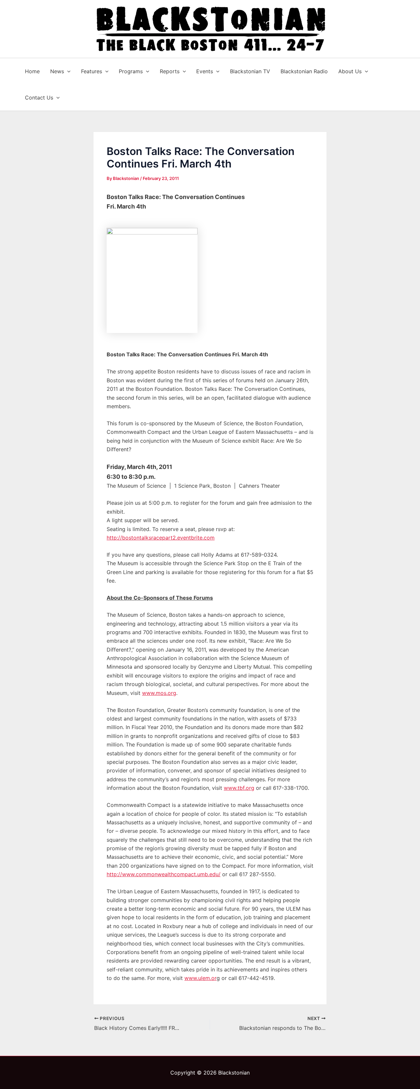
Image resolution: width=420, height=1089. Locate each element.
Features (91, 71)
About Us (350, 71)
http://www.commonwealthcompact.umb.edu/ (163, 874)
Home (32, 71)
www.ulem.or (200, 978)
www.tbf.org (239, 788)
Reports (169, 71)
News (57, 71)
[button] (67, 71)
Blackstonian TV (250, 71)
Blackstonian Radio (304, 71)
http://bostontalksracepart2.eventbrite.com (161, 537)
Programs (131, 71)
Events (204, 71)
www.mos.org (159, 693)
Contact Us (39, 97)
